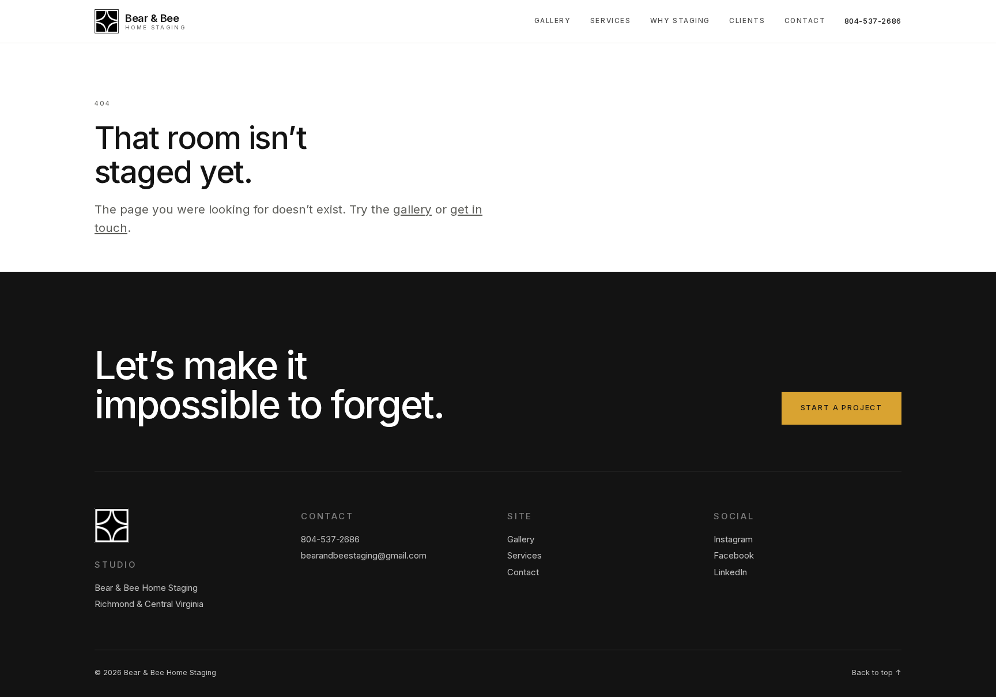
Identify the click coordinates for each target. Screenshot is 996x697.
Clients (747, 21)
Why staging (680, 21)
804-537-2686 (873, 21)
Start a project (841, 407)
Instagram (733, 539)
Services (610, 21)
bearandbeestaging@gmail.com (364, 555)
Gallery (552, 21)
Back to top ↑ (876, 672)
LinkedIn (730, 572)
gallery (412, 209)
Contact (805, 21)
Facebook (734, 555)
